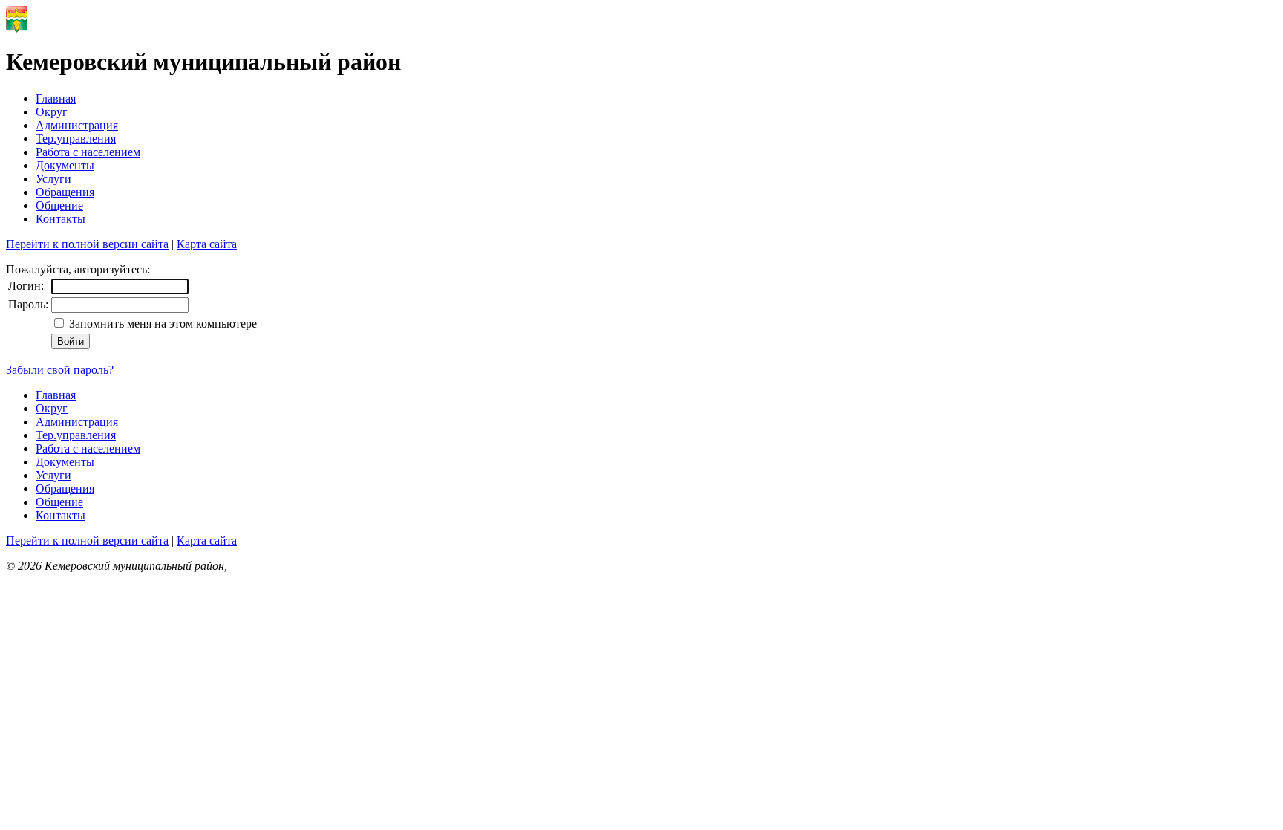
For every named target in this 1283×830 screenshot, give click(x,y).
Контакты (60, 219)
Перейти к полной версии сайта (87, 244)
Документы (65, 165)
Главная (56, 98)
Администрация (77, 125)
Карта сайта (207, 244)
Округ (52, 112)
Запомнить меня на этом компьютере (161, 323)
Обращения (65, 192)
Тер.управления (76, 138)
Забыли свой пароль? (60, 369)
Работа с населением (88, 152)
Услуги (53, 178)
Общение (59, 205)
